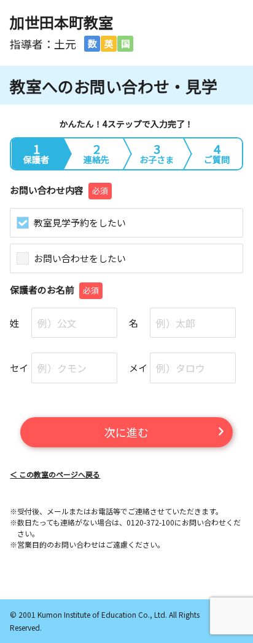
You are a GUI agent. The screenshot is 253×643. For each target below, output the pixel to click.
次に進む (126, 432)
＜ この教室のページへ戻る (55, 474)
